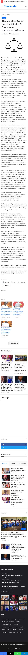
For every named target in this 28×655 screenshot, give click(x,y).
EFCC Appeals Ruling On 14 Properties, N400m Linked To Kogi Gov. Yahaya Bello (18, 311)
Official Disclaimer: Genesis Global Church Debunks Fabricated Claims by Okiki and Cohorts (7, 366)
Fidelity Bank (5, 624)
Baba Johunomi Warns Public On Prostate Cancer (17, 492)
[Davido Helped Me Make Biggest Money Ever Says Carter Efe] (6, 485)
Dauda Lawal (21, 619)
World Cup (4, 632)
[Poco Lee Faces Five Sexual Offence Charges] (6, 471)
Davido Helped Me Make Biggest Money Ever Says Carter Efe (18, 484)
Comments (23, 463)
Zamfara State (12, 632)
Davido (3, 621)
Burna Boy (13, 619)
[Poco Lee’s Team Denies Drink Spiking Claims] (23, 608)
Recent (13, 463)
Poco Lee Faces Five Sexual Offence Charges (18, 469)
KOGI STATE (14, 343)
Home (4, 14)
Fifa (11, 624)
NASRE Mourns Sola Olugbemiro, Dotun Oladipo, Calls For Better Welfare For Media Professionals (7, 387)
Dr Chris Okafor (10, 621)
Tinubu (8, 629)
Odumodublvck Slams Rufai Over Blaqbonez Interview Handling (17, 477)
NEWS (8, 14)
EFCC (17, 621)
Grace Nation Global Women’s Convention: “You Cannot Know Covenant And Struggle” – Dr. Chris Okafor (20, 367)
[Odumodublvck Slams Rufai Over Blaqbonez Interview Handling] (6, 478)
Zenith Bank (19, 632)
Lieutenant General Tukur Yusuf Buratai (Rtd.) (12, 627)
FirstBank (16, 624)
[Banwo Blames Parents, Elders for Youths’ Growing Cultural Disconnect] (21, 379)
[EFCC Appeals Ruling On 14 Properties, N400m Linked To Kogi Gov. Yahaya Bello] (18, 304)
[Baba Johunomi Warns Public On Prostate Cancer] (6, 492)
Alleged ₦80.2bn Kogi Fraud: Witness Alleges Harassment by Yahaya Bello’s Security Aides (6, 331)
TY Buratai (14, 629)
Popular (4, 463)
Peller (3, 629)
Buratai (7, 619)
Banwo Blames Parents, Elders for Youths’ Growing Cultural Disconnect (20, 387)
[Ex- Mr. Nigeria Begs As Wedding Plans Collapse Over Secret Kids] (14, 608)
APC (3, 619)
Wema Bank (21, 629)
